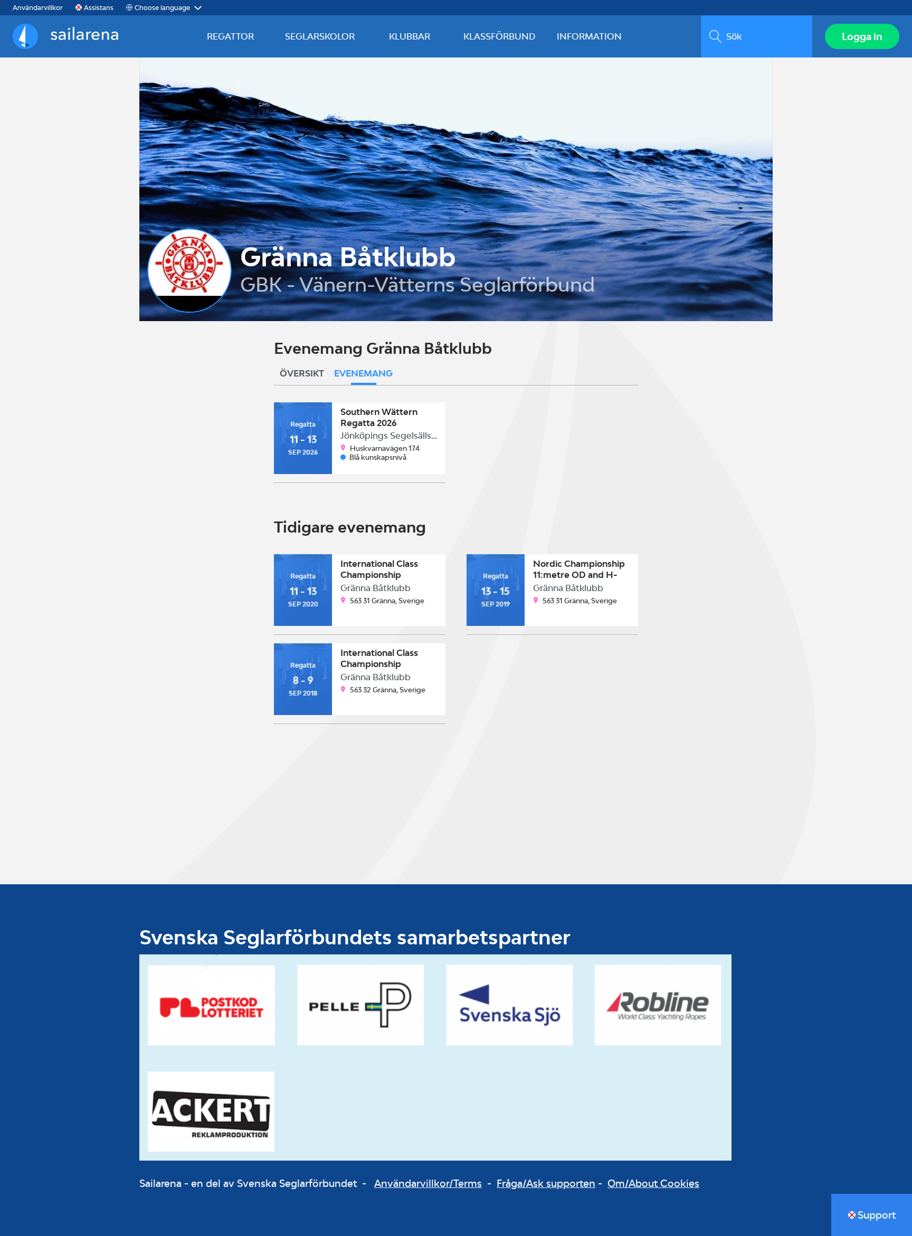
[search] (756, 36)
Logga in (862, 36)
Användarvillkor (38, 8)
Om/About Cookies (653, 1183)
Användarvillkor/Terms (428, 1183)
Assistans (98, 8)
